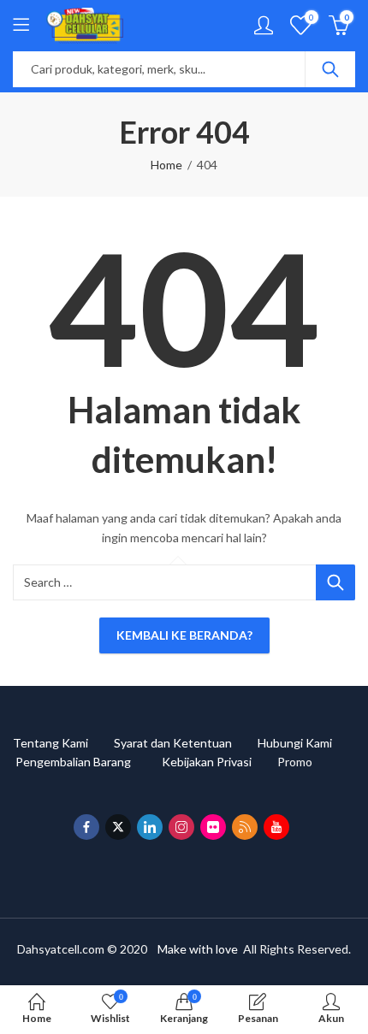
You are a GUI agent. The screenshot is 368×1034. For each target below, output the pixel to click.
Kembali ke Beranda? (184, 635)
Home (166, 164)
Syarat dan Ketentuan (186, 743)
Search (330, 69)
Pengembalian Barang (88, 761)
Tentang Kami (63, 743)
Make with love (197, 949)
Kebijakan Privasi (219, 761)
